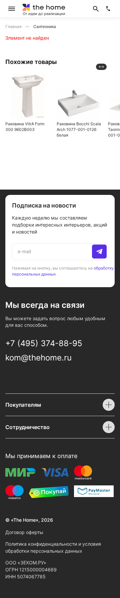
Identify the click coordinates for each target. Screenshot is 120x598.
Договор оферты (24, 532)
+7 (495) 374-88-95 (43, 343)
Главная (14, 26)
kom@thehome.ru (38, 357)
